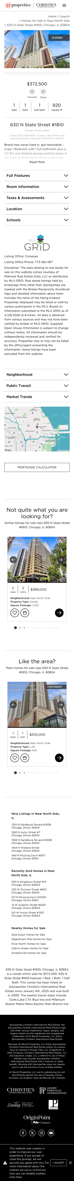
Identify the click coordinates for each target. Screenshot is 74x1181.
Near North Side (56, 135)
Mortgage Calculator (37, 467)
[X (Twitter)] (32, 1135)
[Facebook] (23, 1135)
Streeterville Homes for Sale (28, 953)
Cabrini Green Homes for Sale (29, 948)
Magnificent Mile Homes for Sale (31, 939)
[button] (37, 429)
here (19, 1177)
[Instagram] (41, 1135)
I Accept (58, 1162)
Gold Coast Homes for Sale (28, 934)
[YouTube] (51, 1135)
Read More (37, 162)
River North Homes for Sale (28, 943)
